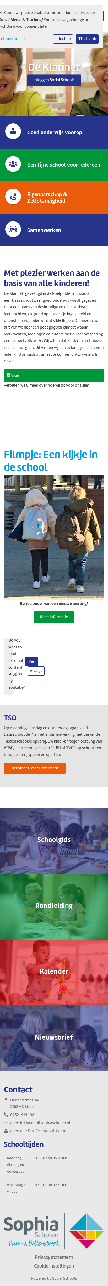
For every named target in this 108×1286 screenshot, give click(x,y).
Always (36, 670)
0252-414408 (22, 1115)
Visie (14, 375)
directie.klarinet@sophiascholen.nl (40, 1122)
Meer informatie (54, 617)
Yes (32, 661)
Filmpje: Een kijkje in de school (51, 460)
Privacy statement (54, 1257)
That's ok (87, 38)
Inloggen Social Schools (54, 80)
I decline (63, 38)
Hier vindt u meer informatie (34, 768)
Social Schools (64, 1278)
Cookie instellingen (54, 1266)
